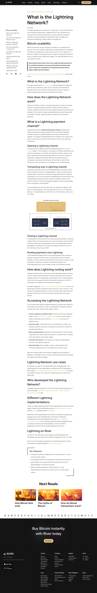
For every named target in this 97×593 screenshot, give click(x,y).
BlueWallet (52, 316)
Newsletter (71, 577)
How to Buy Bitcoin (59, 580)
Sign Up (42, 556)
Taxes (49, 2)
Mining (43, 2)
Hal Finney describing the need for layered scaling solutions (46, 74)
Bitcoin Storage (44, 579)
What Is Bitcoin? (58, 575)
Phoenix (40, 316)
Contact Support (72, 558)
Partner (56, 566)
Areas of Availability (59, 559)
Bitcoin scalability (11, 30)
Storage (37, 2)
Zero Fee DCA (44, 561)
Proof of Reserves (59, 564)
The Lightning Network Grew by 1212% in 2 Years (51, 370)
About (56, 556)
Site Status (71, 559)
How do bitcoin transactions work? (71, 504)
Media (70, 580)
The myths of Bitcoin (45, 504)
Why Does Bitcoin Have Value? (60, 578)
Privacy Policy (86, 577)
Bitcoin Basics (44, 575)
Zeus (56, 319)
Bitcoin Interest (44, 559)
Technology (56, 2)
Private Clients (44, 564)
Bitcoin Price (44, 563)
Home (29, 11)
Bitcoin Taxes (44, 582)
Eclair (53, 319)
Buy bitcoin (48, 541)
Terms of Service (86, 579)
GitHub (86, 559)
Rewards (43, 568)
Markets (30, 2)
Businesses (43, 566)
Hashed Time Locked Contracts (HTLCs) (53, 286)
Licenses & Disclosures (88, 575)
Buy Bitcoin (86, 2)
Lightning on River (11, 70)
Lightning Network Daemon (62, 408)
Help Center (71, 556)
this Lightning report (55, 443)
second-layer (48, 85)
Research (64, 2)
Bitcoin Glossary (44, 585)
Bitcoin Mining (44, 580)
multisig (29, 151)
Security (57, 563)
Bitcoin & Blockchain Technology (42, 11)
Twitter (86, 556)
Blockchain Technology (46, 584)
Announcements (58, 561)
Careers (56, 558)
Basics (24, 2)
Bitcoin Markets (44, 577)
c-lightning (51, 410)
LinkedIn (87, 558)
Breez (45, 316)
